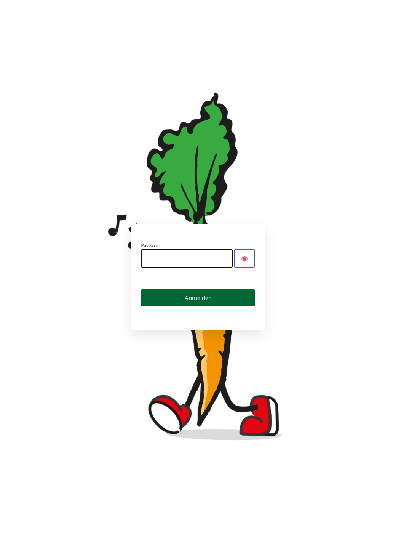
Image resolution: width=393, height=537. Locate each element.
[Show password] (244, 258)
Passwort (150, 245)
